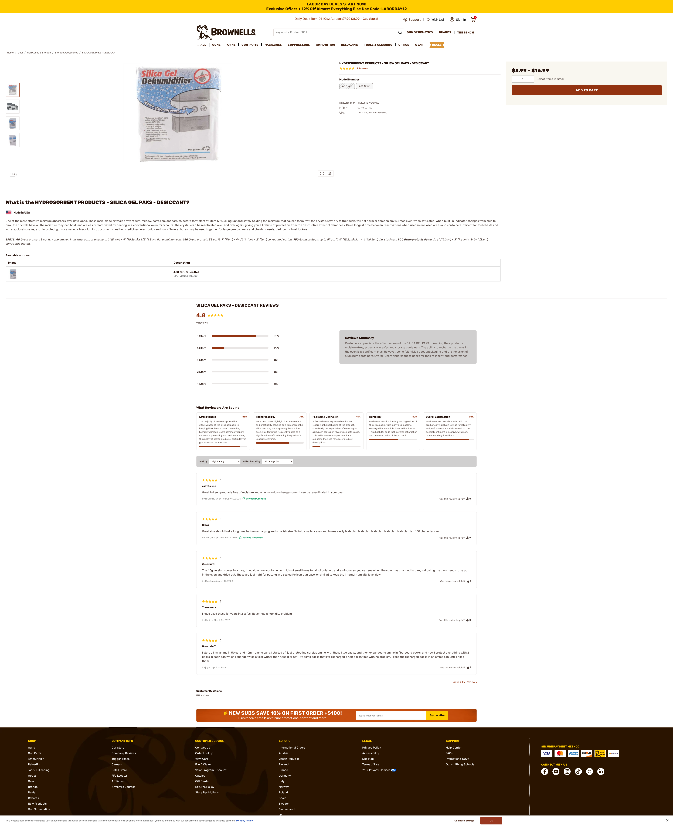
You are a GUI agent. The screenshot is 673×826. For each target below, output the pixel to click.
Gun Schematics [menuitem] (420, 32)
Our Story (118, 747)
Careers (117, 764)
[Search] (400, 32)
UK (281, 815)
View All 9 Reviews (465, 682)
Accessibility (370, 753)
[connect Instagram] (567, 771)
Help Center (454, 747)
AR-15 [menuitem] (231, 44)
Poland (283, 792)
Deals (31, 792)
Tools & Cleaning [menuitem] (378, 44)
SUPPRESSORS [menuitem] (299, 44)
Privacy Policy (371, 747)
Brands (33, 786)
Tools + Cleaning (39, 770)
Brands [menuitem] (445, 32)
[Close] (667, 820)
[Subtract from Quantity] (515, 79)
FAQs (449, 753)
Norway (284, 786)
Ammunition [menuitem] (325, 44)
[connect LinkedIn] (600, 771)
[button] (458, 19)
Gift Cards (202, 781)
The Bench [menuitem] (465, 32)
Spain (283, 798)
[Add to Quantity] (530, 79)
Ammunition (36, 758)
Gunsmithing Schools (460, 764)
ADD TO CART (587, 90)
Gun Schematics (39, 809)
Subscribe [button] (437, 715)
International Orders (292, 747)
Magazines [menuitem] (273, 44)
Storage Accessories (66, 52)
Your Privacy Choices (376, 770)
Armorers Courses (123, 786)
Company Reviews (124, 753)
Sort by (203, 461)
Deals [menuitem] (437, 44)
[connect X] (589, 771)
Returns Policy (204, 786)
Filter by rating (251, 461)
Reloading (34, 764)
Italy (282, 781)
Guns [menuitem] (216, 44)
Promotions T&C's (457, 758)
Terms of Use (370, 764)
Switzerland (287, 809)
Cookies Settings (464, 820)
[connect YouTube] (555, 771)
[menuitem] (202, 45)
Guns (31, 747)
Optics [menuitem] (403, 44)
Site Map (368, 758)
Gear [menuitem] (419, 44)
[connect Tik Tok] (578, 771)
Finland (284, 764)
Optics (32, 775)
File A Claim (203, 764)
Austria (283, 753)
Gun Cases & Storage (39, 52)
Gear (20, 52)
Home (10, 52)
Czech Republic (289, 758)
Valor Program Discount (210, 770)
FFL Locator (119, 775)
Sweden (284, 803)
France (283, 770)
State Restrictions (207, 792)
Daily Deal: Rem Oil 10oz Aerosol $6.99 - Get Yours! (337, 19)
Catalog (200, 775)
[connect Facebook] (544, 771)
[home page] (226, 32)
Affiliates (118, 781)
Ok (491, 820)
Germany (285, 775)
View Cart (201, 758)
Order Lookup (204, 753)
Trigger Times (121, 758)
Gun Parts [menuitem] (250, 44)
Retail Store (119, 770)
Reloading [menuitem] (349, 44)
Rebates (33, 798)
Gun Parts (34, 753)
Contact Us (202, 747)
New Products (37, 803)
